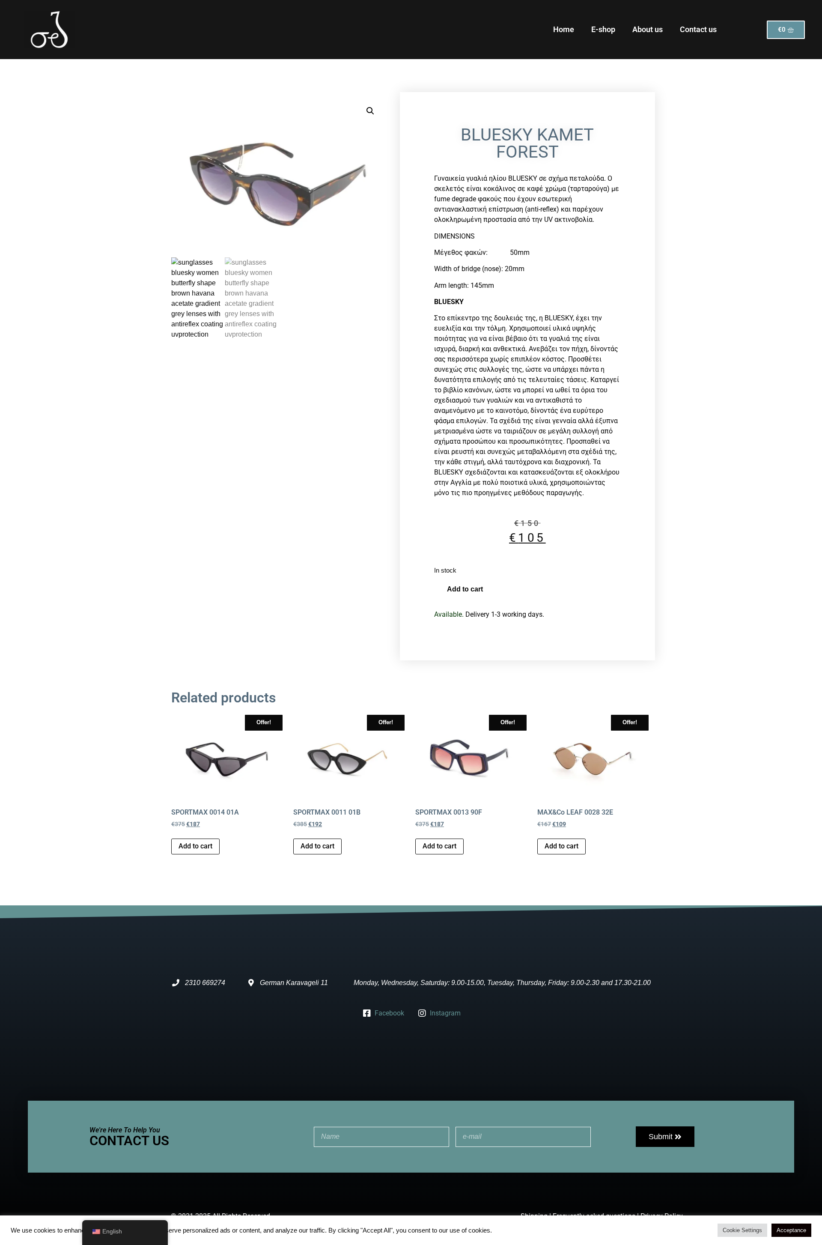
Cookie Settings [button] (742, 1230)
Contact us (698, 29)
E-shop (603, 29)
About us (647, 29)
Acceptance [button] (791, 1230)
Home (563, 29)
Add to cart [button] (195, 846)
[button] (370, 111)
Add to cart (465, 589)
